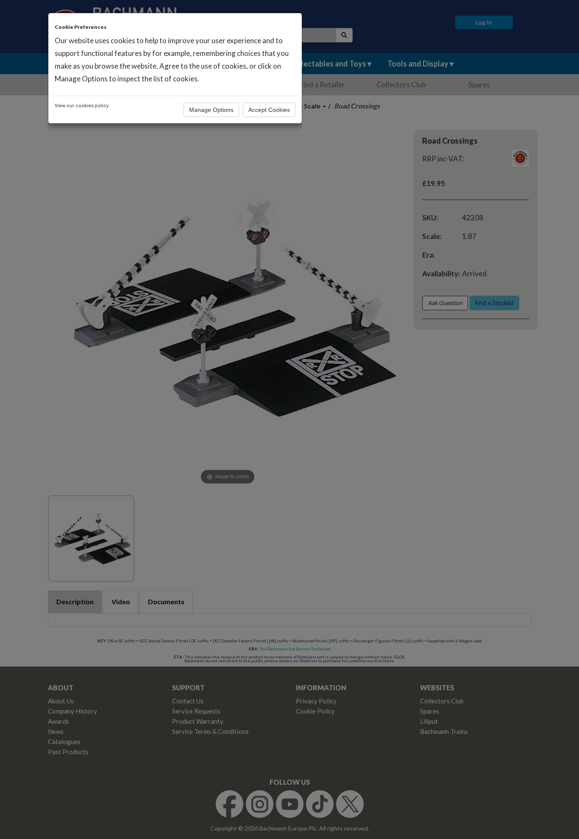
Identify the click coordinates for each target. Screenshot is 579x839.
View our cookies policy (82, 105)
